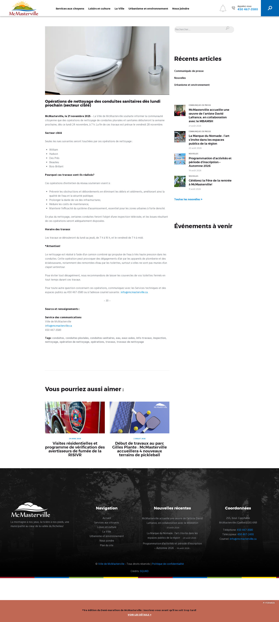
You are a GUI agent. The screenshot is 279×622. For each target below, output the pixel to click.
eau (118, 338)
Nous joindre (180, 8)
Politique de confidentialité (168, 564)
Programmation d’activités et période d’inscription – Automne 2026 (210, 162)
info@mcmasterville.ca (134, 292)
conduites (58, 338)
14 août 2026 (195, 171)
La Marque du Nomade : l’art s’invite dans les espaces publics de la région (209, 139)
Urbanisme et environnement (148, 8)
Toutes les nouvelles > (188, 199)
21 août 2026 (195, 126)
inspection (159, 338)
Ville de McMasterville (111, 564)
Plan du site (106, 545)
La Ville (119, 8)
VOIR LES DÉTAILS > (139, 615)
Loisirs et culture (99, 8)
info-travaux (144, 338)
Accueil (107, 518)
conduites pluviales (77, 338)
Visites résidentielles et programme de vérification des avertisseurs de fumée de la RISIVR (75, 449)
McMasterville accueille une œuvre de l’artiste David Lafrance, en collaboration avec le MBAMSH (209, 115)
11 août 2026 (195, 189)
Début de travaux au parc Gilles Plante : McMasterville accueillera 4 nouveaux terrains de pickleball (139, 449)
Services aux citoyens (70, 8)
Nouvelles (180, 78)
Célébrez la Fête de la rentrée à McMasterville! (210, 182)
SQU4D (144, 571)
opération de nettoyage (74, 342)
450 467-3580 (245, 530)
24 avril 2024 (75, 438)
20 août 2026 (195, 148)
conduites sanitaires (102, 338)
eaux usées (128, 338)
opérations (97, 342)
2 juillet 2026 (139, 438)
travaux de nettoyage (130, 342)
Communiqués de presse (189, 71)
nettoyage (51, 342)
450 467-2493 (245, 534)
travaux (110, 342)
